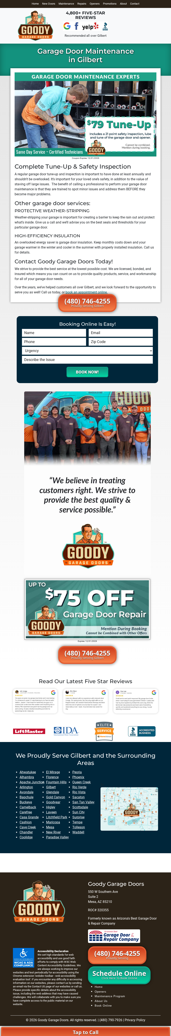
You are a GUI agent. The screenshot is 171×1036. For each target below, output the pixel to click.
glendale (52, 792)
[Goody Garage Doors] (35, 26)
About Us (101, 1001)
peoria (77, 772)
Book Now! (87, 372)
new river (53, 832)
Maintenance (66, 3)
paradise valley (57, 837)
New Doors (48, 3)
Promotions (110, 3)
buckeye (26, 802)
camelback (28, 807)
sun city (78, 812)
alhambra (27, 777)
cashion (26, 822)
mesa (50, 827)
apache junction (32, 782)
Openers (95, 3)
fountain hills (56, 782)
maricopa (53, 822)
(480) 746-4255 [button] (87, 302)
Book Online (103, 1005)
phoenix (78, 777)
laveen (51, 812)
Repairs (81, 3)
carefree (26, 812)
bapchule (26, 797)
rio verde (79, 787)
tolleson (78, 827)
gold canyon (55, 797)
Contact (134, 3)
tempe (77, 822)
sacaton (78, 797)
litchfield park (56, 817)
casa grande (29, 817)
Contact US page (42, 986)
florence (52, 777)
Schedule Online (119, 974)
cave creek (28, 827)
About (123, 3)
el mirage (53, 772)
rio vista (79, 792)
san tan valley (83, 802)
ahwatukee (28, 772)
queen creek (81, 782)
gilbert (51, 787)
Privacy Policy (135, 1020)
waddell (78, 832)
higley (50, 807)
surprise (78, 817)
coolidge (26, 837)
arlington (26, 787)
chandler (26, 832)
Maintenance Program (110, 996)
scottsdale (80, 807)
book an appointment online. (86, 292)
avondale (26, 792)
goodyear (53, 802)
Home (35, 3)
